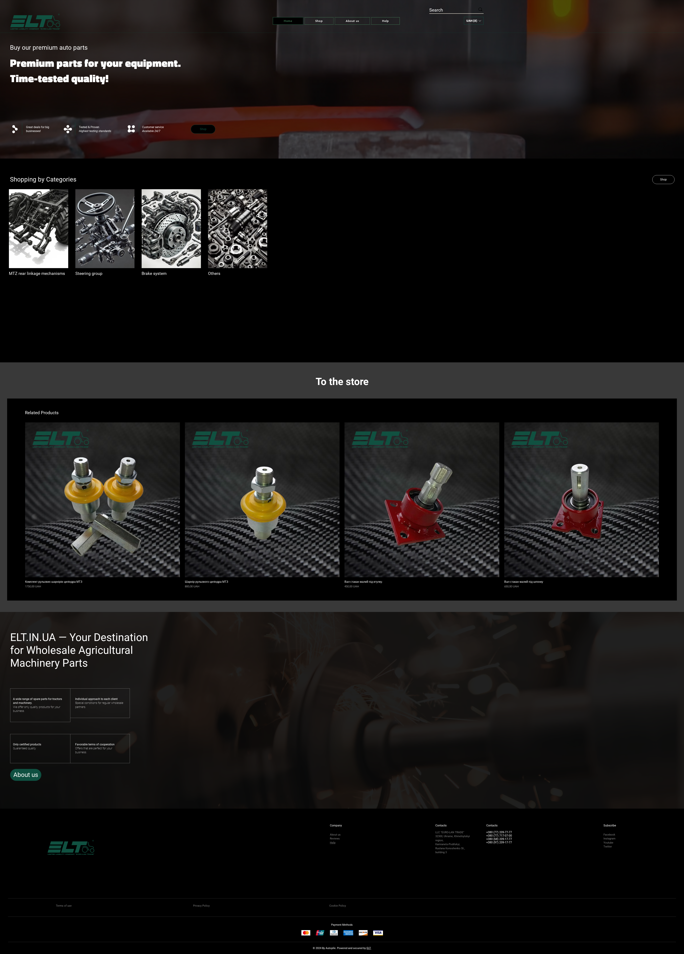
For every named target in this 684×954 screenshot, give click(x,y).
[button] (474, 21)
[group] (342, 505)
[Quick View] (102, 499)
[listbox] (474, 21)
